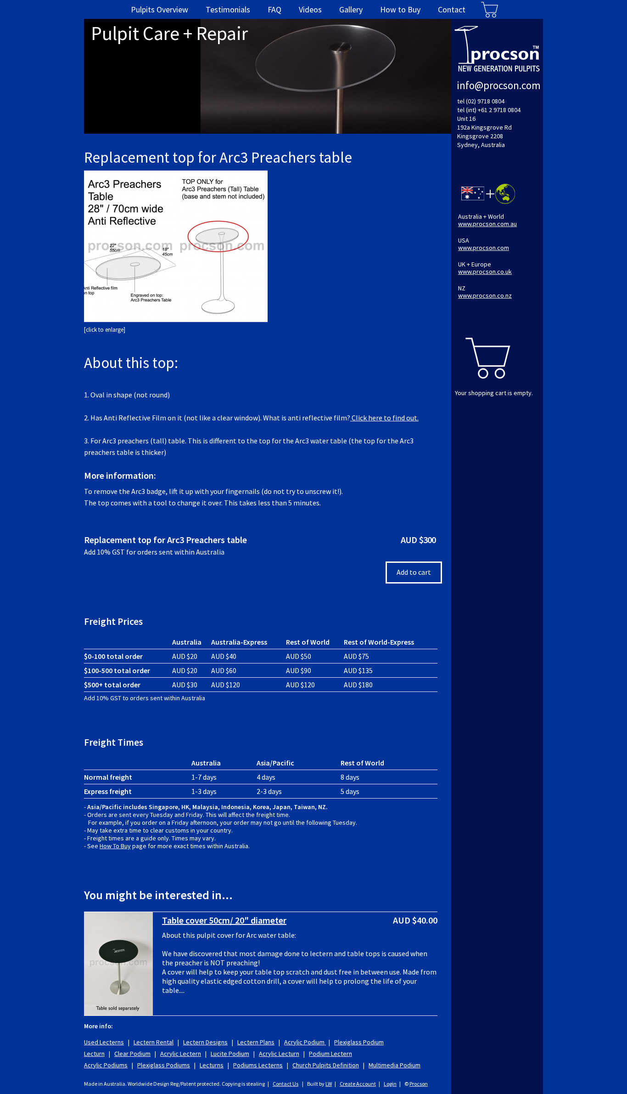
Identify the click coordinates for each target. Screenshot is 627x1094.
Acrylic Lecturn (279, 1053)
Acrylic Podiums (106, 1065)
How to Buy (400, 9)
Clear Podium (132, 1053)
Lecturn (94, 1053)
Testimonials (228, 9)
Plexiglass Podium (359, 1042)
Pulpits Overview (159, 9)
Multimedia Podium (394, 1065)
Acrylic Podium (305, 1042)
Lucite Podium (230, 1053)
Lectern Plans (255, 1042)
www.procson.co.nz (485, 295)
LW (328, 1083)
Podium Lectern (330, 1053)
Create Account (358, 1083)
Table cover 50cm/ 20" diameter (224, 920)
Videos (310, 9)
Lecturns (212, 1065)
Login (390, 1083)
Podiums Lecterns (258, 1065)
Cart (489, 9)
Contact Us (285, 1083)
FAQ (274, 9)
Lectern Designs (205, 1042)
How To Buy (115, 846)
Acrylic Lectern (180, 1053)
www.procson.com (483, 248)
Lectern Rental (154, 1042)
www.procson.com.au (487, 224)
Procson (418, 1083)
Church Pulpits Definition (325, 1065)
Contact (451, 9)
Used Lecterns (104, 1042)
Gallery (351, 9)
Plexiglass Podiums (163, 1065)
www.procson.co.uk (485, 271)
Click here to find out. (384, 417)
